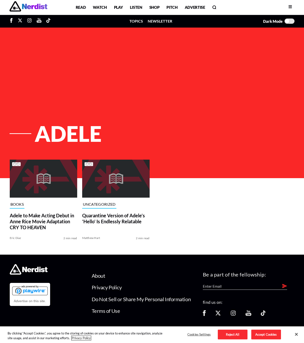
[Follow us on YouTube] (248, 315)
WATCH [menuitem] (100, 7)
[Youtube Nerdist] (39, 21)
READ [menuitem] (81, 7)
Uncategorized (99, 204)
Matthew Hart (91, 238)
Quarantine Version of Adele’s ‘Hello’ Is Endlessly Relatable (113, 218)
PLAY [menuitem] (118, 7)
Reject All (232, 334)
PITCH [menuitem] (171, 7)
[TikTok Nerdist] (48, 21)
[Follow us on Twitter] (218, 315)
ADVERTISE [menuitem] (195, 7)
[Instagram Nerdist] (29, 21)
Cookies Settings (199, 334)
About (98, 275)
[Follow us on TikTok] (263, 315)
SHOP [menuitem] (154, 7)
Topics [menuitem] (136, 21)
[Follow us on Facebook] (204, 315)
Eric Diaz (15, 238)
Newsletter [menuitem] (160, 21)
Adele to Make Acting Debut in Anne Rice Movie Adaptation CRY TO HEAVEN (42, 221)
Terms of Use (106, 311)
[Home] (29, 273)
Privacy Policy (107, 287)
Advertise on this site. (30, 301)
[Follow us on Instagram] (233, 315)
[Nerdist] (28, 7)
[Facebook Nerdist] (12, 21)
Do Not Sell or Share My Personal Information (141, 299)
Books (17, 204)
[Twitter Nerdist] (20, 21)
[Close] (296, 334)
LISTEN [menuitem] (136, 7)
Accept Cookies (266, 334)
